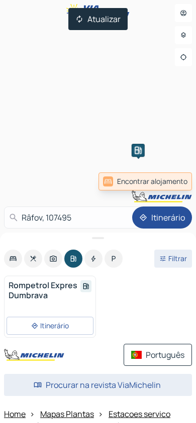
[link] (145, 181)
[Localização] (183, 57)
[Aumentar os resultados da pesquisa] (98, 238)
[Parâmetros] (183, 35)
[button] (138, 150)
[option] (13, 259)
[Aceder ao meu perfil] (183, 13)
